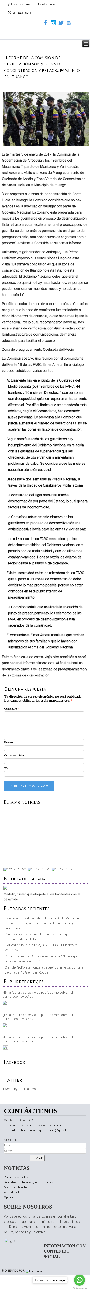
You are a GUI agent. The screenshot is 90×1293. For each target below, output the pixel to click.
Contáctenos (46, 4)
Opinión (9, 1197)
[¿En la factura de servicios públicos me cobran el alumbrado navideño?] (5, 1004)
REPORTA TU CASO (45, 840)
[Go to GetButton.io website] (80, 1288)
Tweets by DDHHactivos (20, 1089)
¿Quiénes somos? (20, 4)
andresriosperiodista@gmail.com (37, 1125)
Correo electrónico (14, 755)
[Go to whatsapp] (79, 1280)
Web (6, 768)
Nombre (8, 742)
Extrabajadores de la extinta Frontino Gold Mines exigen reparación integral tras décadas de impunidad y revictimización (44, 923)
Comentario (11, 708)
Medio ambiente (15, 1187)
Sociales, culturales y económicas (28, 1182)
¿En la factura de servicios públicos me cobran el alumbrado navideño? (38, 995)
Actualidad (11, 1192)
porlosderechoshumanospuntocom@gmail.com (38, 1130)
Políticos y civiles (16, 1177)
